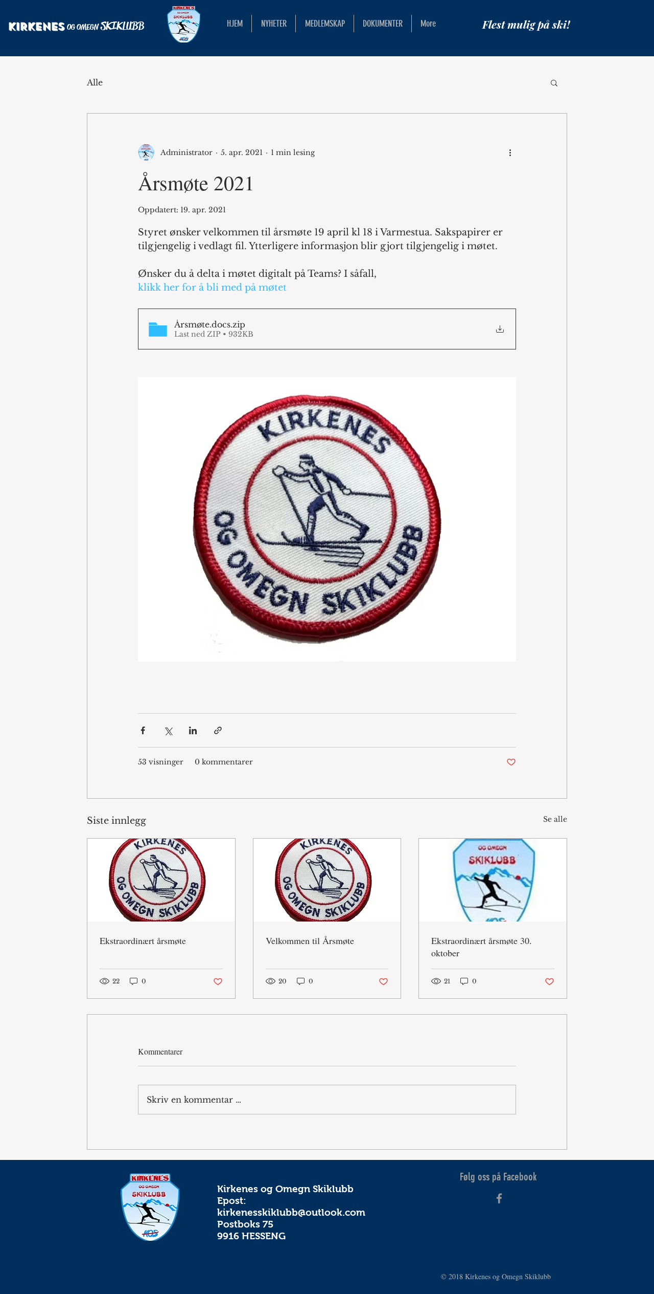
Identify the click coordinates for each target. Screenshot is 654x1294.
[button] (554, 82)
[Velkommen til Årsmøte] (327, 880)
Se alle (555, 819)
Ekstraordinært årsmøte (143, 940)
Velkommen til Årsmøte (310, 940)
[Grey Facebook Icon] (499, 1198)
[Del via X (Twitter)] (168, 730)
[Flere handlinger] (510, 152)
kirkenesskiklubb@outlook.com (291, 1212)
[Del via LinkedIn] (193, 730)
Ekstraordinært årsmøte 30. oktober (481, 946)
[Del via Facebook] (143, 730)
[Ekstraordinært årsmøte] (161, 880)
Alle (95, 82)
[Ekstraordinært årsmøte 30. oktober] (493, 880)
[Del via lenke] (218, 730)
